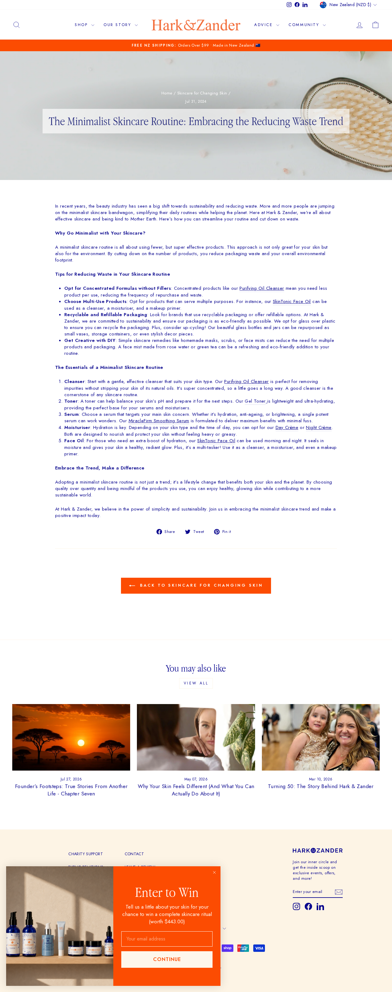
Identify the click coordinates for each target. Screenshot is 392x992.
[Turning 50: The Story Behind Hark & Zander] (321, 737)
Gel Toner (255, 401)
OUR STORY (118, 25)
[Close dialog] (214, 872)
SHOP (82, 25)
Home (166, 93)
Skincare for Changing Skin (202, 93)
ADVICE (264, 25)
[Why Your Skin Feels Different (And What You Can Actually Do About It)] (196, 737)
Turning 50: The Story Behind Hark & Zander (321, 786)
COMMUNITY (304, 25)
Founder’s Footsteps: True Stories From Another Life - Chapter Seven (71, 790)
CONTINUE (167, 959)
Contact (134, 854)
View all (196, 683)
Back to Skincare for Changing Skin (200, 585)
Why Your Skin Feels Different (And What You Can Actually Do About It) (196, 790)
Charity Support (85, 854)
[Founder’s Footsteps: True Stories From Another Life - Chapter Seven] (71, 737)
